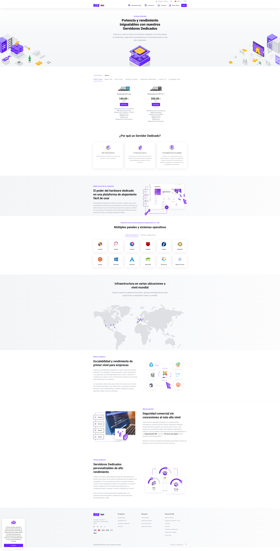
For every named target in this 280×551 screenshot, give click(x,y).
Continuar (13, 545)
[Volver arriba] (186, 544)
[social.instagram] (105, 526)
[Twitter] (97, 526)
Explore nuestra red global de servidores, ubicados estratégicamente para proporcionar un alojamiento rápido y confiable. (140, 294)
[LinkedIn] (101, 526)
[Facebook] (94, 526)
